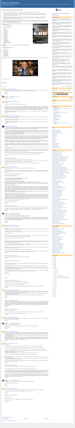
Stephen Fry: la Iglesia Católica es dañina (58, 223)
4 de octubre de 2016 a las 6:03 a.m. (15, 323)
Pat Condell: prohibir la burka (56, 208)
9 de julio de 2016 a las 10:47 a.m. (15, 96)
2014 (54, 288)
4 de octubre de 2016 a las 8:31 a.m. (12, 365)
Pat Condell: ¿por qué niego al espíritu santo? (59, 207)
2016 (54, 267)
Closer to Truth (54, 135)
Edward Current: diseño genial (56, 180)
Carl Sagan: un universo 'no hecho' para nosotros (59, 167)
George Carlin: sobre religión (56, 242)
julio (54, 274)
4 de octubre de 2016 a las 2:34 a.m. (13, 300)
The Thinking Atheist (55, 146)
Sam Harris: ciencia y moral (56, 220)
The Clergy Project (55, 144)
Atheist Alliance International (56, 130)
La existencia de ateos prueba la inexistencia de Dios (60, 199)
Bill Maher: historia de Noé (56, 230)
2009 (54, 296)
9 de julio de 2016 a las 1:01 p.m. (15, 101)
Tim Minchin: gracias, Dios (56, 251)
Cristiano (53, 69)
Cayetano (53, 22)
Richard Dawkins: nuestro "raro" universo (58, 216)
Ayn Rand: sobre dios (55, 162)
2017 (54, 265)
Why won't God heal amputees (56, 147)
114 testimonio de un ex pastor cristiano (64, 79)
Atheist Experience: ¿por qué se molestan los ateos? (60, 158)
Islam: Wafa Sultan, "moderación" (57, 194)
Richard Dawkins (31, 12)
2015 (54, 287)
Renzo (6, 289)
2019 (54, 262)
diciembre (55, 268)
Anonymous (54, 39)
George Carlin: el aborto (55, 240)
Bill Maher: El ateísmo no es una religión (58, 228)
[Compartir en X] (4, 82)
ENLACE (6, 221)
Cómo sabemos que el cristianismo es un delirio (59, 176)
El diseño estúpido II (55, 184)
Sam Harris (53, 140)
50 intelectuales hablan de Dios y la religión (58, 151)
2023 (54, 256)
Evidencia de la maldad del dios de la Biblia (58, 187)
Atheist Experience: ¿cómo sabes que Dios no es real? (60, 156)
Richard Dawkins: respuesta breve (57, 246)
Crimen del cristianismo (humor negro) (57, 231)
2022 (54, 258)
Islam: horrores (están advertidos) (57, 191)
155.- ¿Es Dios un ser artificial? (58, 275)
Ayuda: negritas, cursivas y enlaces (7, 417)
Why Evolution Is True (56, 107)
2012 (54, 291)
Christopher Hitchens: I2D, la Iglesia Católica (58, 171)
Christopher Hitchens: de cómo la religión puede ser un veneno (61, 170)
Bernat (53, 62)
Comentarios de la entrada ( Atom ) (12, 420)
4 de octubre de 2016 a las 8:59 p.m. (15, 380)
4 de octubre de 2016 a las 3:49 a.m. (12, 309)
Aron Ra (53, 128)
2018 (54, 264)
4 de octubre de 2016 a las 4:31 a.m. (12, 317)
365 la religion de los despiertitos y (63, 42)
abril (54, 282)
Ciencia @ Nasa (54, 134)
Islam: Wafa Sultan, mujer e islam (57, 195)
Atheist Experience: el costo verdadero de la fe (59, 160)
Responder (6, 93)
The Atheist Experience (55, 143)
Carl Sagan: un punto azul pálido (57, 166)
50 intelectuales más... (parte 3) (57, 154)
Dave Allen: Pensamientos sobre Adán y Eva (58, 232)
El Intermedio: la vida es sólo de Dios (57, 236)
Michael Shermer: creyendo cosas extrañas (58, 203)
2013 (54, 290)
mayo (55, 280)
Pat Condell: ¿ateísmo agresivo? (57, 206)
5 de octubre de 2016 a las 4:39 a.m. (12, 388)
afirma (14, 20)
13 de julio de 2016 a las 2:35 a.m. (12, 225)
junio (55, 279)
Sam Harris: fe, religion (55, 222)
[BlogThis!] (3, 82)
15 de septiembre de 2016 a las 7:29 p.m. (14, 260)
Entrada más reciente (5, 418)
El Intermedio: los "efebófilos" (56, 238)
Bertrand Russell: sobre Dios (56, 164)
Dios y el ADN (54, 179)
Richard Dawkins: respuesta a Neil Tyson (58, 244)
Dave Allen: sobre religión (56, 234)
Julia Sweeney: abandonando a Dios (57, 243)
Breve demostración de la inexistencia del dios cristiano (61, 13)
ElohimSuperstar (54, 32)
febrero (55, 283)
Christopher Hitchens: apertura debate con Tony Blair (60, 168)
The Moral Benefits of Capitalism (57, 116)
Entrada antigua (46, 418)
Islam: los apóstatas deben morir (57, 192)
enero (55, 285)
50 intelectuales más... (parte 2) (57, 152)
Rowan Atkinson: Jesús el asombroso (57, 247)
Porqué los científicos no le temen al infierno (58, 211)
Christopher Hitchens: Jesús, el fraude (57, 174)
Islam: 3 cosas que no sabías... (57, 188)
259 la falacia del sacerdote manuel (64, 22)
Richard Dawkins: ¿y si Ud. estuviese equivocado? (59, 212)
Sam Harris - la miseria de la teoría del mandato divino (60, 219)
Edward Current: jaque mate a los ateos (58, 182)
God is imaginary (54, 136)
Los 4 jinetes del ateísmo (56, 200)
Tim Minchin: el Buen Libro (56, 250)
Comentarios (55, 103)
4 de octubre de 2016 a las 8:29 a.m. (12, 343)
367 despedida (63, 32)
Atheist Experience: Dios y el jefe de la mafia (59, 159)
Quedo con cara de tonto (56, 119)
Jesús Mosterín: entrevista (56, 196)
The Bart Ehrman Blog (56, 115)
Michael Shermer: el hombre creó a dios (58, 204)
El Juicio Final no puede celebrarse (57, 186)
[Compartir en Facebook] (6, 82)
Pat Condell (54, 138)
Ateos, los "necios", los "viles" (56, 155)
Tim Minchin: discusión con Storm (57, 248)
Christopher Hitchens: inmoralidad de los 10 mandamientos (61, 172)
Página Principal (26, 418)
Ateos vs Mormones (55, 227)
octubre (55, 271)
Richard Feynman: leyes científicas (57, 218)
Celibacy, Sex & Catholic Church (57, 132)
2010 (54, 294)
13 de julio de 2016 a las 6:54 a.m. (12, 255)
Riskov (6, 225)
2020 (54, 261)
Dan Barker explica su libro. (25, 76)
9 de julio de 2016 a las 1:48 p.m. (15, 115)
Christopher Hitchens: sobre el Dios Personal (58, 175)
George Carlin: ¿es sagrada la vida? (57, 239)
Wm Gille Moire (7, 101)
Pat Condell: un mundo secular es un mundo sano (59, 210)
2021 (54, 259)
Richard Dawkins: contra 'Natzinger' (57, 214)
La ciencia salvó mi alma (55, 198)
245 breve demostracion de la (64, 49)
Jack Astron (6, 96)
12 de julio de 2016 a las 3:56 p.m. (15, 213)
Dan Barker (11, 20)
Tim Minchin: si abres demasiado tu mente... (58, 252)
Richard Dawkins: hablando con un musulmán (59, 215)
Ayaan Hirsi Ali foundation (56, 131)
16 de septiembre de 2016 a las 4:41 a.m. (13, 289)
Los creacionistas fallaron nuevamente (58, 202)
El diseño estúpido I (55, 183)
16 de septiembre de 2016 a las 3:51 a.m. (13, 280)
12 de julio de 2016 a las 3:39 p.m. (12, 205)
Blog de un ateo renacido (10, 3)
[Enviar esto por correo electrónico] (2, 82)
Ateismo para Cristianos (57, 111)
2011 (54, 293)
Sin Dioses (53, 142)
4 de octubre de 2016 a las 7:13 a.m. (12, 331)
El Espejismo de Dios (24, 12)
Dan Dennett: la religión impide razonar (58, 178)
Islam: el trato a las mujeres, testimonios (58, 190)
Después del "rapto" (55, 235)
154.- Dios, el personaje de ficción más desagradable (12, 9)
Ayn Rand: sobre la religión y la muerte (58, 163)
